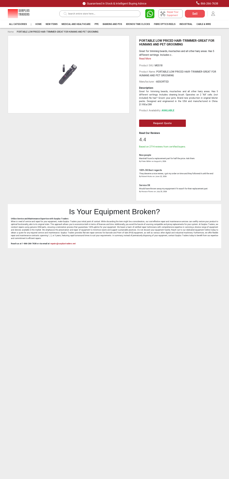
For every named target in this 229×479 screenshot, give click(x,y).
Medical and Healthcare (76, 24)
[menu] (110, 24)
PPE (97, 24)
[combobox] (101, 14)
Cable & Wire (203, 24)
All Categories (18, 24)
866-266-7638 (209, 3)
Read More (145, 58)
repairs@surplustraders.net (63, 244)
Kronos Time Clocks (138, 24)
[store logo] (18, 13)
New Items (51, 24)
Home (38, 24)
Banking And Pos (112, 24)
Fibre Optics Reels (164, 24)
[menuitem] (18, 24)
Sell (195, 14)
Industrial (185, 24)
